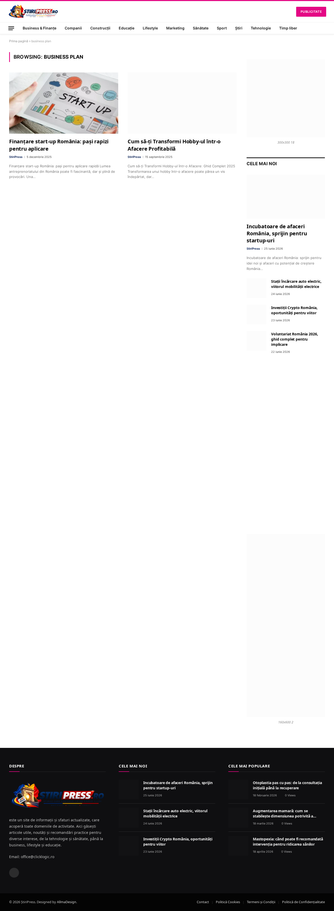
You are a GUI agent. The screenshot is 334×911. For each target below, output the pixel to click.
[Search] (324, 28)
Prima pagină (18, 41)
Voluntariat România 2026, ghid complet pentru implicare (294, 339)
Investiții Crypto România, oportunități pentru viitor (294, 310)
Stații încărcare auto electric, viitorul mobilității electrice (296, 284)
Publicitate (311, 12)
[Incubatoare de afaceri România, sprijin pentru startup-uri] (286, 197)
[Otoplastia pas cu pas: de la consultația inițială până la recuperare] (238, 789)
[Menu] (11, 28)
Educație (126, 28)
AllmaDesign (66, 902)
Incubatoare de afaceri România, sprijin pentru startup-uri (277, 233)
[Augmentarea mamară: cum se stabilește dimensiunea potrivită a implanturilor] (238, 818)
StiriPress (15, 157)
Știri (238, 28)
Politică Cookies (228, 902)
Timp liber (288, 28)
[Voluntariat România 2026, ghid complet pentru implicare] (256, 341)
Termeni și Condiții (261, 902)
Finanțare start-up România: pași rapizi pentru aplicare (59, 145)
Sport (222, 28)
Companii (73, 28)
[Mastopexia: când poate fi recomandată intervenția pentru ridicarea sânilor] (238, 846)
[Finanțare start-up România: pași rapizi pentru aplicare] (63, 103)
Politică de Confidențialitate (303, 902)
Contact (203, 902)
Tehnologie (261, 28)
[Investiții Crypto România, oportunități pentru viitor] (256, 314)
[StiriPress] (33, 12)
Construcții (100, 28)
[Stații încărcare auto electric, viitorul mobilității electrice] (256, 288)
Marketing (175, 28)
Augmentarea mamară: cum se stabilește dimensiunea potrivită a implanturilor (283, 813)
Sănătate (200, 28)
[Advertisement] (286, 444)
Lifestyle (150, 28)
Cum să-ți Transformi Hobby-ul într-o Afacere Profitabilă (174, 145)
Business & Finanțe (39, 28)
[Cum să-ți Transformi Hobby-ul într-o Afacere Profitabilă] (182, 103)
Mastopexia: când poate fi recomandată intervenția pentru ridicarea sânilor (288, 841)
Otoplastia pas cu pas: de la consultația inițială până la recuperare (287, 785)
